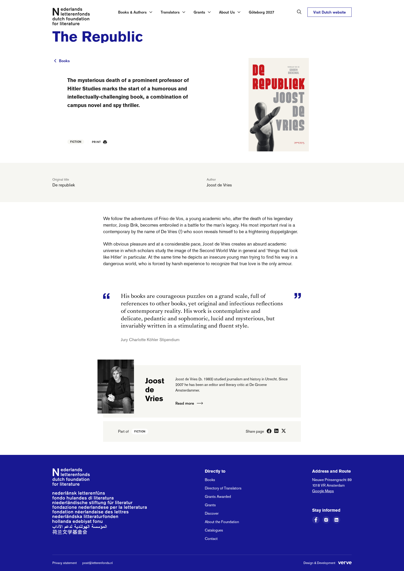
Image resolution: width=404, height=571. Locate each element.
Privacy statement (64, 563)
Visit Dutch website (329, 12)
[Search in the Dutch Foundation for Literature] (299, 11)
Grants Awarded (218, 496)
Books (64, 60)
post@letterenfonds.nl (97, 563)
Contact (211, 538)
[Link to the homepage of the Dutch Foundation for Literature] (71, 17)
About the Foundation (222, 521)
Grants (210, 505)
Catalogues (214, 530)
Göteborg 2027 (261, 12)
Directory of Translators (223, 488)
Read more (184, 403)
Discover (212, 513)
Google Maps (323, 491)
